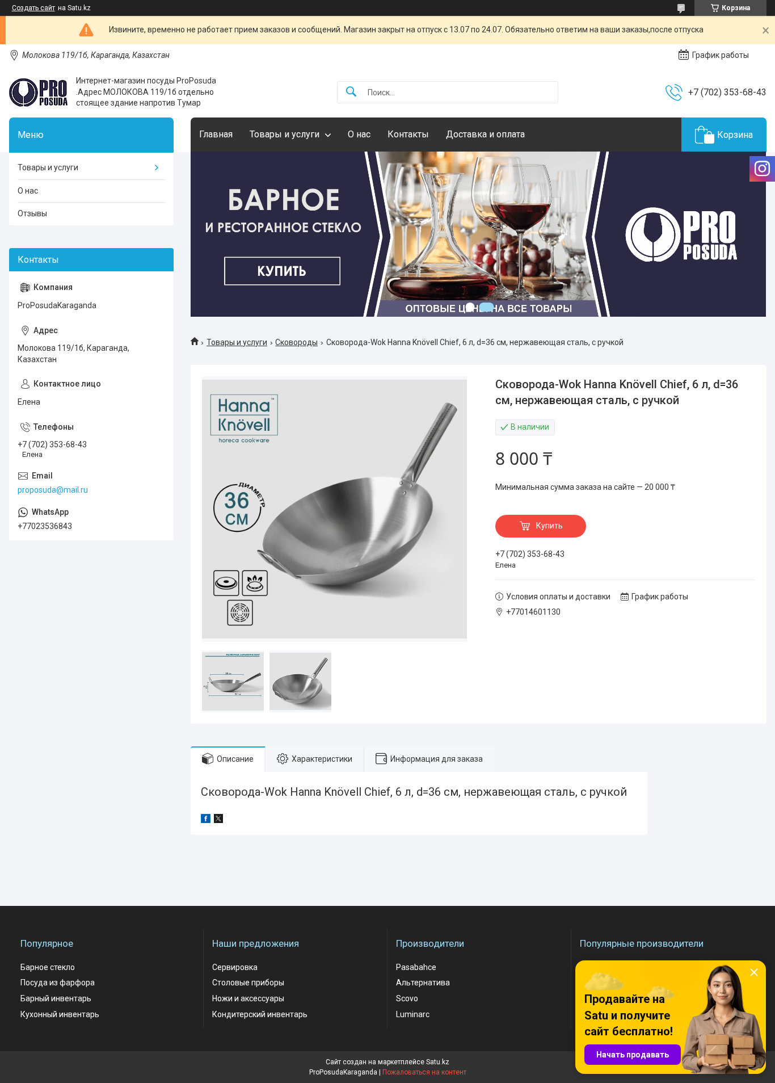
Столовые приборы (248, 982)
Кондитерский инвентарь (260, 1014)
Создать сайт (33, 8)
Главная (216, 134)
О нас (359, 134)
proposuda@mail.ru (53, 489)
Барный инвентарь (55, 998)
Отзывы (32, 213)
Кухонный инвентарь (59, 1014)
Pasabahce (416, 967)
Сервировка (235, 967)
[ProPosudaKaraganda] (38, 92)
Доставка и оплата (485, 134)
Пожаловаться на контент (424, 1072)
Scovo (407, 998)
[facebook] (205, 820)
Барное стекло (47, 967)
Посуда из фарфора (57, 982)
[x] (218, 820)
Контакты (408, 134)
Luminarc (412, 1014)
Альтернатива (423, 982)
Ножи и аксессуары (248, 998)
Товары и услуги (284, 134)
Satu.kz (437, 1062)
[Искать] (351, 92)
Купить (549, 525)
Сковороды (296, 342)
